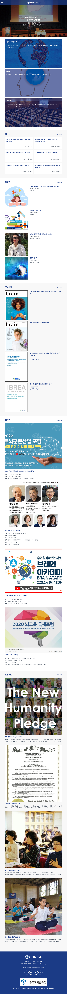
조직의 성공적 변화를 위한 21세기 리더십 (41, 234)
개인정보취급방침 (36, 967)
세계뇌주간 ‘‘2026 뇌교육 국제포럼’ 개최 (17, 165)
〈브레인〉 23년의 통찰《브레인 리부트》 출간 (18, 152)
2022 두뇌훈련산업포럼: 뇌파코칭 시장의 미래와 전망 (19, 471)
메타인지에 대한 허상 (35, 210)
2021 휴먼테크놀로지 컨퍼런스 (13, 530)
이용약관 (29, 967)
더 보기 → (59, 134)
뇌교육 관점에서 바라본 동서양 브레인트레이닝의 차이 (44, 186)
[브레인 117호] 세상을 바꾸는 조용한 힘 (40, 322)
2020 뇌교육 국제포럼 (11, 655)
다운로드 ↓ (34, 359)
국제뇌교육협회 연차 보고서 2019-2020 (41, 384)
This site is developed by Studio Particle (33, 990)
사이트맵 (43, 967)
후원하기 (24, 967)
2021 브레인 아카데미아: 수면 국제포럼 (16, 596)
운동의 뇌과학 (33, 258)
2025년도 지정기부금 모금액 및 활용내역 (46, 152)
